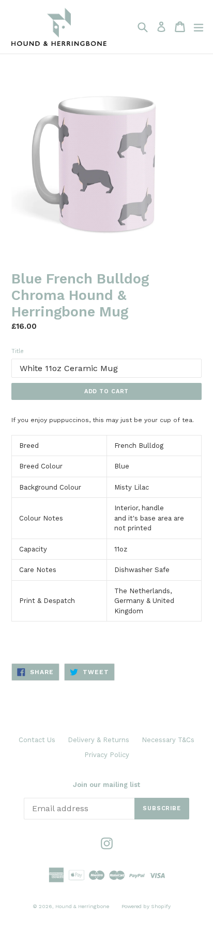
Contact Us (37, 740)
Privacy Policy (106, 755)
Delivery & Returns (98, 740)
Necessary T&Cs (168, 740)
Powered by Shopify (146, 906)
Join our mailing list (106, 785)
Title (17, 351)
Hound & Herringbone (82, 906)
